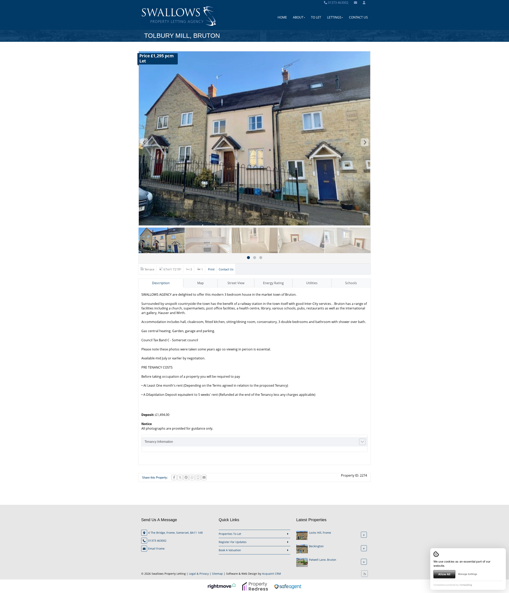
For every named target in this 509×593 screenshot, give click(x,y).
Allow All (444, 574)
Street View (235, 283)
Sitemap (217, 573)
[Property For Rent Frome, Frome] (302, 535)
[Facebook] (174, 477)
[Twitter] (180, 477)
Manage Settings (467, 574)
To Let (316, 17)
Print (211, 269)
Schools (351, 283)
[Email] (204, 477)
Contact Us (358, 17)
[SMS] (198, 477)
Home (282, 17)
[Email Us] (355, 2)
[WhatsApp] (192, 477)
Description (161, 283)
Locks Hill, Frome (320, 532)
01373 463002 (337, 2)
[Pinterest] (186, 477)
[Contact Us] (364, 2)
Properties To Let (230, 534)
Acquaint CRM (271, 573)
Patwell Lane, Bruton (322, 560)
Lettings (334, 17)
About (298, 17)
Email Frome (156, 548)
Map (200, 283)
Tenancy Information (159, 441)
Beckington (316, 546)
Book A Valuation (230, 550)
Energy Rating (273, 283)
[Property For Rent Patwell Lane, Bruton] (302, 562)
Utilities (312, 283)
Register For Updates (233, 542)
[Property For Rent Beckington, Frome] (302, 548)
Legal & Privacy (199, 573)
